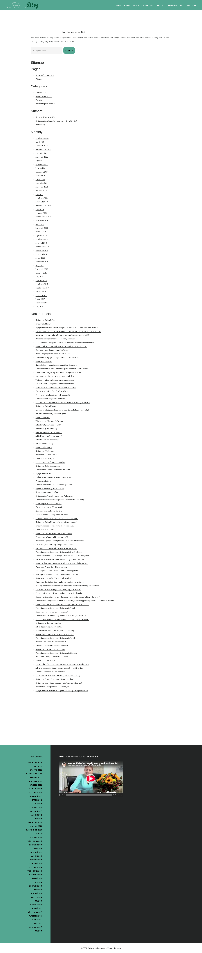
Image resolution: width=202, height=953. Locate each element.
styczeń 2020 (41, 213)
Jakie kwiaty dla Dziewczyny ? (49, 432)
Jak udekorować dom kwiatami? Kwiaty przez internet (60, 559)
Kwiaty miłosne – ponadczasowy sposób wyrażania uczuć (61, 346)
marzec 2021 (41, 190)
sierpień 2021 (41, 175)
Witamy (39, 79)
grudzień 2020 (42, 198)
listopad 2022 (42, 145)
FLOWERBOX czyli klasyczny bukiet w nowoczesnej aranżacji (63, 402)
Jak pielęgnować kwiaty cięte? (49, 627)
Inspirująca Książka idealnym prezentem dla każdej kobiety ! (62, 410)
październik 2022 (43, 149)
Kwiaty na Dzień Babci (45, 320)
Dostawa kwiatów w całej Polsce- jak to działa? (57, 518)
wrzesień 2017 (42, 291)
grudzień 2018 (42, 239)
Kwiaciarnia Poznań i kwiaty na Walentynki (54, 496)
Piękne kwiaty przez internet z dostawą (53, 477)
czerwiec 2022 (42, 153)
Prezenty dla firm (43, 481)
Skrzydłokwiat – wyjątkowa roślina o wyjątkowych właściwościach (65, 342)
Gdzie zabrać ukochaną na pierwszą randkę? (55, 630)
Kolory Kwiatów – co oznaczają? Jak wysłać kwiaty (58, 675)
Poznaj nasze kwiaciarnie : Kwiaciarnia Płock (55, 608)
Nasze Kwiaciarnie (44, 96)
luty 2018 (39, 276)
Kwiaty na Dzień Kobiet (46, 406)
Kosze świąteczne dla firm (47, 492)
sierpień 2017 (41, 295)
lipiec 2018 (40, 258)
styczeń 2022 (41, 160)
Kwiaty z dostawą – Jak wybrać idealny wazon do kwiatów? (62, 563)
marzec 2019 (41, 232)
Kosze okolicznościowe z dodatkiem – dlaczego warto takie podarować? (68, 597)
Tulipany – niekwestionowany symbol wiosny (55, 380)
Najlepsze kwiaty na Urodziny (49, 623)
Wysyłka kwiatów (43, 473)
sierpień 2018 (41, 254)
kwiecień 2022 (42, 157)
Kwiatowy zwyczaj (44, 361)
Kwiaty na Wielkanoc (45, 451)
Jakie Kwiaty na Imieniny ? (47, 428)
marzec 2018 (41, 273)
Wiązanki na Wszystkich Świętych (50, 421)
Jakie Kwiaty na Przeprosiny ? (49, 436)
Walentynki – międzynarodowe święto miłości (56, 387)
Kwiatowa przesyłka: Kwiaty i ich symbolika (55, 578)
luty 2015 (39, 306)
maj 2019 (40, 224)
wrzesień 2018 (42, 250)
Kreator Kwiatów (43, 117)
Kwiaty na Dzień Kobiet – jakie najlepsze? (54, 533)
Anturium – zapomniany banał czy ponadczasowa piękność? (62, 335)
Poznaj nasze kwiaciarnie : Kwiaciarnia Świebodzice (58, 552)
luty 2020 (40, 209)
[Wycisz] (118, 795)
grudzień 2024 (42, 138)
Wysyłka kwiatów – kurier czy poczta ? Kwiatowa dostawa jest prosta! (67, 327)
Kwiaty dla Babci (43, 417)
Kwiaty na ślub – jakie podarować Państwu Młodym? (59, 683)
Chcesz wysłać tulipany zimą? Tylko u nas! (54, 544)
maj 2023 (40, 142)
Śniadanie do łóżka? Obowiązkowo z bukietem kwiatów (60, 582)
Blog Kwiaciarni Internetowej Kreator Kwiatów (22, 5)
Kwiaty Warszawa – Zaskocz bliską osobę (54, 484)
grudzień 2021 (42, 164)
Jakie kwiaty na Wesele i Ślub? (48, 425)
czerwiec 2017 (42, 303)
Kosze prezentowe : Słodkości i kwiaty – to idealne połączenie (63, 556)
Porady (39, 100)
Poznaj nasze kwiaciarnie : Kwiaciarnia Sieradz (56, 653)
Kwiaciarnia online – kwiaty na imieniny (53, 469)
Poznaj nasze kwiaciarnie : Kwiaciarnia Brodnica (57, 638)
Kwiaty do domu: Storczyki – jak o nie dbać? (55, 679)
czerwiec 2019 (42, 220)
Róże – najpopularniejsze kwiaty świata (53, 354)
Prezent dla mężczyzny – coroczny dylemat (55, 339)
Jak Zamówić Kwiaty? (45, 443)
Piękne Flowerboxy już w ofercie (50, 488)
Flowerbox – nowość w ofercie (49, 507)
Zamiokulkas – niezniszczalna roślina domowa (56, 365)
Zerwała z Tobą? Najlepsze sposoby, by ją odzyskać (58, 589)
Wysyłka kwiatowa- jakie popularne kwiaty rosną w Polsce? (62, 690)
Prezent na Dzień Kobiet (46, 455)
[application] (91, 779)
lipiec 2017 (40, 299)
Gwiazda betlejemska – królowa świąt (52, 391)
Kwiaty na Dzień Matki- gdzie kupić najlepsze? (56, 522)
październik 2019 (43, 217)
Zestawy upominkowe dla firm (49, 511)
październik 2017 (43, 288)
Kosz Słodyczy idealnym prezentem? (52, 612)
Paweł (38, 124)
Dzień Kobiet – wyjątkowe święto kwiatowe (55, 383)
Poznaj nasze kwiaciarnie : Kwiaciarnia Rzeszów (57, 574)
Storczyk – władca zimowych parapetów (54, 395)
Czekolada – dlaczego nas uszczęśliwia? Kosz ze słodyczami (62, 664)
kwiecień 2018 (42, 269)
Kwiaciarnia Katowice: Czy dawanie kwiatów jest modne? (61, 615)
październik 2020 (43, 205)
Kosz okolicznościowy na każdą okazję (53, 514)
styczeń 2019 (41, 235)
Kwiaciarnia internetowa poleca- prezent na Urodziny (60, 499)
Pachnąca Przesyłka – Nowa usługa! (51, 567)
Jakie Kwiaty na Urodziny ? (47, 440)
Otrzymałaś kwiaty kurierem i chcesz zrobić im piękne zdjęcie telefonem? (68, 331)
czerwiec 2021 (42, 183)
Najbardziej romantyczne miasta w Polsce (55, 634)
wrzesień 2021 (42, 172)
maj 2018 (39, 265)
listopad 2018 (41, 243)
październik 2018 (43, 246)
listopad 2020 (42, 202)
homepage (114, 37)
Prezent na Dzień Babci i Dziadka (50, 462)
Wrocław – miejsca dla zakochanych (52, 657)
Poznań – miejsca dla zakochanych (51, 642)
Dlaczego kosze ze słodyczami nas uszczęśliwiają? (58, 570)
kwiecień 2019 (42, 228)
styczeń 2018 (41, 280)
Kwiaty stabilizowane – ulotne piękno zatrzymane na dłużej (62, 369)
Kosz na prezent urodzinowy (48, 503)
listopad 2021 (41, 168)
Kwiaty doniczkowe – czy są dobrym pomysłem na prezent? (62, 604)
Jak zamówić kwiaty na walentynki (51, 413)
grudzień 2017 (42, 284)
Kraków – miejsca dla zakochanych (51, 671)
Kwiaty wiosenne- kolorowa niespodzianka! (55, 526)
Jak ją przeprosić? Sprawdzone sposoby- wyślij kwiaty (60, 668)
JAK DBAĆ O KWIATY (45, 75)
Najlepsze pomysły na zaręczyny (50, 649)
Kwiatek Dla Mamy (44, 447)
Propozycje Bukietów (45, 104)
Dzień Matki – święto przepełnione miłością (55, 376)
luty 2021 (39, 194)
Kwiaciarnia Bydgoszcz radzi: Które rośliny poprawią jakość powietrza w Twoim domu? (75, 600)
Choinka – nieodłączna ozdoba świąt (52, 350)
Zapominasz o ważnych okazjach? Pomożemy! (56, 548)
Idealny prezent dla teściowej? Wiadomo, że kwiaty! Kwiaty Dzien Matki (67, 585)
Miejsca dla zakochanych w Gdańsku (52, 645)
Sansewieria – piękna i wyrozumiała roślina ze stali (58, 357)
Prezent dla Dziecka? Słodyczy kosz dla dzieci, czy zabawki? (62, 619)
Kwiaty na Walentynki (45, 458)
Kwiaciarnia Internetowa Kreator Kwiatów (55, 121)
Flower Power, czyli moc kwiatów (50, 398)
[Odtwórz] (60, 795)
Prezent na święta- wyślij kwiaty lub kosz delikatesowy (60, 541)
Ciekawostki (41, 92)
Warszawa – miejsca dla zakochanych (52, 686)
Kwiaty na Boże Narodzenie (48, 466)
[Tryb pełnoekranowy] (121, 795)
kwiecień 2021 (42, 187)
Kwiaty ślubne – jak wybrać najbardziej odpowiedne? (59, 372)
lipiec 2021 (40, 179)
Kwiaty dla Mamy (43, 324)
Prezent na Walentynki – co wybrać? (52, 537)
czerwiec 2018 (42, 261)
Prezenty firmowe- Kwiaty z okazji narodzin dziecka (59, 593)
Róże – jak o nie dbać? (45, 660)
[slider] (89, 795)
